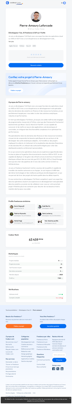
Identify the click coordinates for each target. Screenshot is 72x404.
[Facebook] (53, 368)
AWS (34, 46)
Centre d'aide (41, 364)
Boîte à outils (10, 347)
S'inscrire (59, 360)
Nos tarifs (9, 344)
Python (22, 46)
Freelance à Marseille (43, 344)
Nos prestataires (11, 371)
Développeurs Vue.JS (50, 223)
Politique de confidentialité (24, 393)
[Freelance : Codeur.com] (15, 3)
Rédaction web (26, 351)
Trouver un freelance (12, 364)
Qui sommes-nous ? (12, 342)
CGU (34, 393)
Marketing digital (26, 356)
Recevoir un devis (36, 65)
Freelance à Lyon (42, 342)
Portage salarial (11, 374)
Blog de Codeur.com (12, 349)
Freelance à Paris (42, 339)
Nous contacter (41, 367)
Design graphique (26, 354)
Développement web (27, 342)
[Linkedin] (62, 368)
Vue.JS (28, 46)
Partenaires (9, 376)
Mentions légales (10, 393)
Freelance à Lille (42, 347)
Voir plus (11, 41)
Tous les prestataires (11, 310)
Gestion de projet (26, 361)
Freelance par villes (43, 336)
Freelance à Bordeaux (43, 349)
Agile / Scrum (13, 46)
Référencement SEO (27, 349)
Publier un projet (16, 90)
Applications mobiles (27, 359)
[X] (57, 368)
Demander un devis (12, 362)
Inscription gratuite (53, 326)
